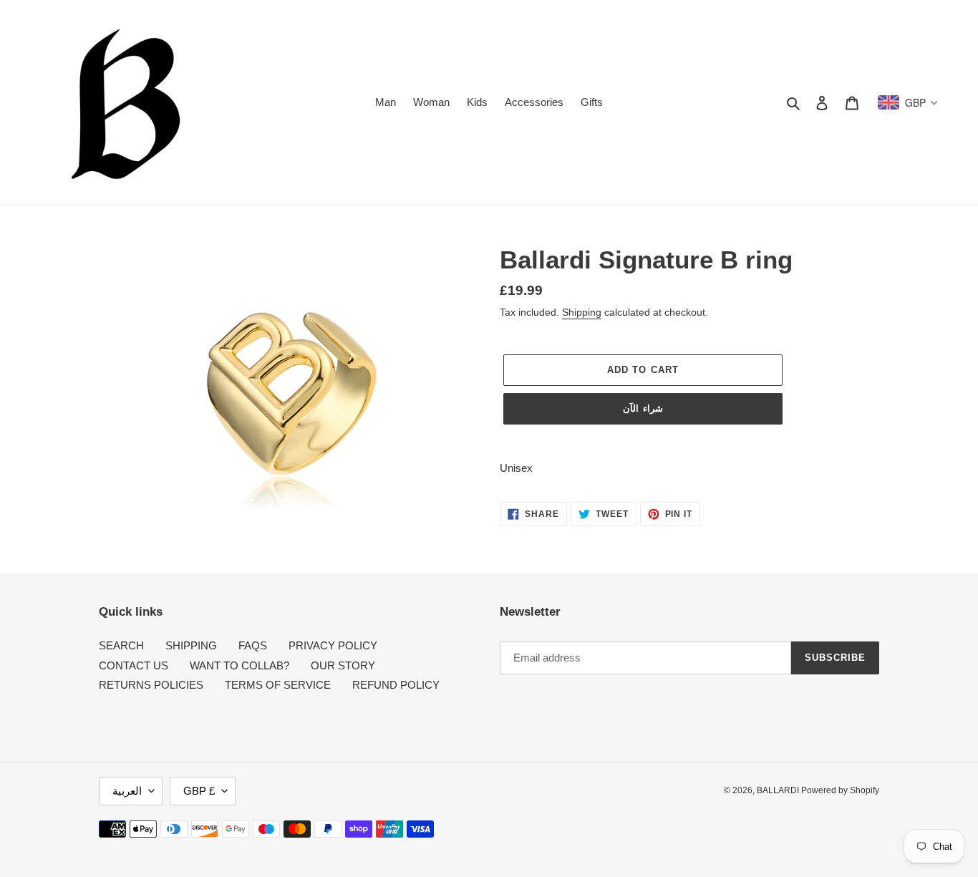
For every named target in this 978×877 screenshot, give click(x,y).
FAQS (252, 645)
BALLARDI (779, 790)
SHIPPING (191, 645)
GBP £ (199, 791)
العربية (127, 791)
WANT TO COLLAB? (239, 665)
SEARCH (121, 645)
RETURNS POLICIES (151, 685)
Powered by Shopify (840, 790)
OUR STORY (343, 665)
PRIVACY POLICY (333, 645)
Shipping (581, 312)
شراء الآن (642, 408)
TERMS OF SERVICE (278, 685)
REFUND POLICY (396, 685)
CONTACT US (133, 665)
